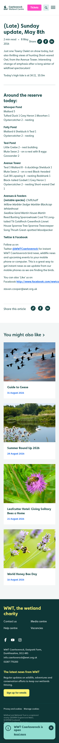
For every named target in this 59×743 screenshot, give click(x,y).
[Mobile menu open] (53, 8)
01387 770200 (11, 661)
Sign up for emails (16, 692)
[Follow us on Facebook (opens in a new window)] (5, 640)
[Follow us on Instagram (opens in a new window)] (20, 640)
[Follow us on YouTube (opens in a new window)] (13, 640)
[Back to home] (49, 720)
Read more (20, 734)
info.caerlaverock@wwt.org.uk (20, 657)
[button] (39, 41)
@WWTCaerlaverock (25, 248)
